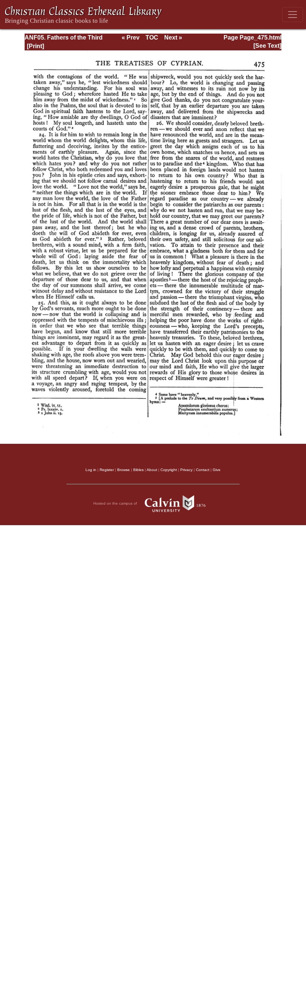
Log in (90, 470)
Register (107, 470)
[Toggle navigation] (292, 14)
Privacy (186, 470)
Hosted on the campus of (115, 503)
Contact (202, 470)
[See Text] (267, 46)
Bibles (138, 470)
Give (217, 470)
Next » (173, 37)
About (152, 470)
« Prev (131, 37)
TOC (152, 37)
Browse (123, 470)
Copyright (168, 470)
